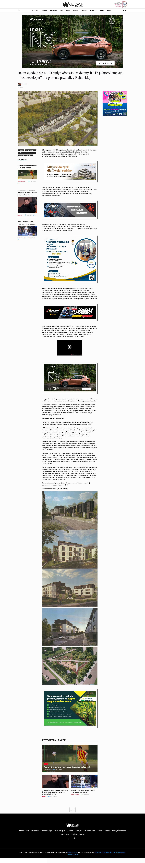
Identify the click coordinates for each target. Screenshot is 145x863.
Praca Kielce (65, 834)
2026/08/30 (28, 215)
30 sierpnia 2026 (53, 796)
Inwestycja (21, 150)
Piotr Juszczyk (24, 84)
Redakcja (20, 215)
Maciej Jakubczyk (31, 152)
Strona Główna (24, 831)
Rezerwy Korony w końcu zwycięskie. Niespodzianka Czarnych (67, 767)
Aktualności (35, 831)
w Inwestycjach (60, 831)
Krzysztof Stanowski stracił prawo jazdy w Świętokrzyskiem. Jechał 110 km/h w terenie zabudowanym (27, 192)
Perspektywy (21, 155)
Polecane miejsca (89, 831)
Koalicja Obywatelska (31, 150)
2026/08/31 (32, 181)
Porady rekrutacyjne (119, 831)
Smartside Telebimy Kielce (103, 852)
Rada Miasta (29, 155)
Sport (46, 764)
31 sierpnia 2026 (58, 769)
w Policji (70, 831)
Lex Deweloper (22, 152)
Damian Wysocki (21, 181)
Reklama (100, 831)
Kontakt (107, 831)
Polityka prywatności (77, 834)
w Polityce (78, 831)
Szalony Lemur (72, 852)
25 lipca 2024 (20, 87)
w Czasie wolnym (47, 831)
